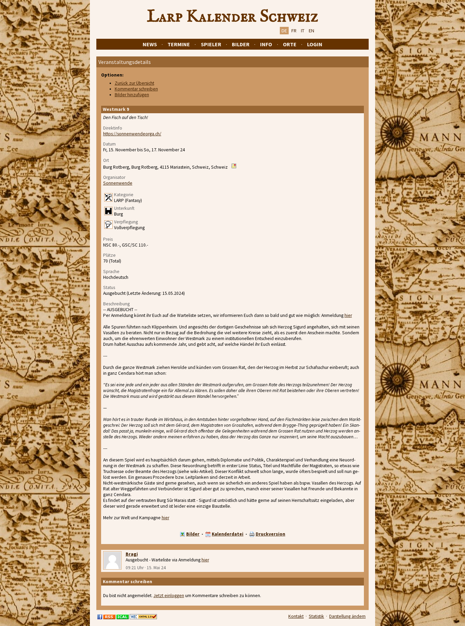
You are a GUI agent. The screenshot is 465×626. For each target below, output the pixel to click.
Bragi (132, 554)
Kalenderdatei (227, 534)
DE (284, 31)
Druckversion (270, 534)
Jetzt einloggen (169, 595)
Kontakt (296, 616)
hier (348, 315)
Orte (289, 44)
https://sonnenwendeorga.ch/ (132, 134)
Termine (178, 44)
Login (314, 44)
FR (293, 31)
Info (266, 44)
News (150, 44)
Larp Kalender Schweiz (232, 17)
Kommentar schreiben (136, 89)
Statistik (316, 616)
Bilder (241, 44)
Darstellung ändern (347, 616)
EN (311, 31)
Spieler (211, 44)
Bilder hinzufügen (132, 95)
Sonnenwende (117, 183)
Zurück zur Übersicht (134, 83)
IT (302, 31)
